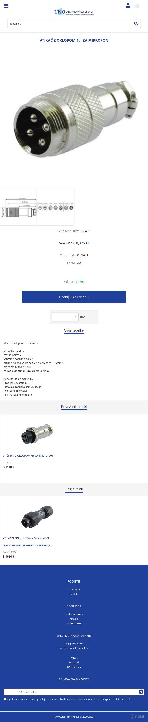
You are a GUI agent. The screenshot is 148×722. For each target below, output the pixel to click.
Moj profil (74, 662)
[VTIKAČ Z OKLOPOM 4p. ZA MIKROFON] (74, 119)
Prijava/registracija (128, 6)
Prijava (74, 657)
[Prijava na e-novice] (141, 692)
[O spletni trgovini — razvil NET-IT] (137, 716)
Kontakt (74, 594)
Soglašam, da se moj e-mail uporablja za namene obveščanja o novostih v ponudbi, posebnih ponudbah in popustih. (68, 699)
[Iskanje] (136, 23)
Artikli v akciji (74, 623)
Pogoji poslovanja (74, 643)
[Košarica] (137, 6)
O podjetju (74, 589)
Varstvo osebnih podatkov (74, 648)
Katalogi (74, 618)
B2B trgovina (74, 667)
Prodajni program (74, 614)
